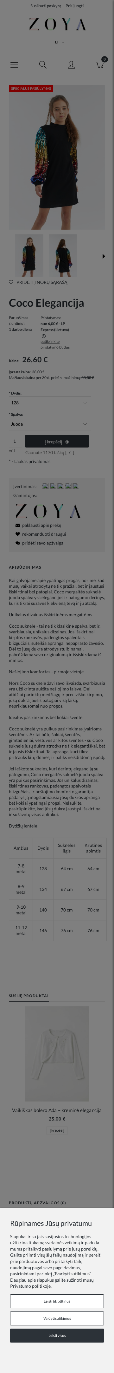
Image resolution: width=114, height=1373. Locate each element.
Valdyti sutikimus (57, 1318)
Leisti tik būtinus (57, 1301)
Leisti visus (57, 1335)
